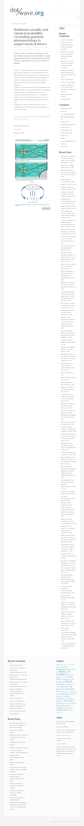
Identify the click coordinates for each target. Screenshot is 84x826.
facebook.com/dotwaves (63, 735)
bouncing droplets (20, 711)
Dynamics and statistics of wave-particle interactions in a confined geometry (68, 436)
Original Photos (65, 130)
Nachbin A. (70, 699)
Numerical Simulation (67, 124)
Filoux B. (61, 682)
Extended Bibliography (67, 117)
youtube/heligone (61, 744)
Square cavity (65, 372)
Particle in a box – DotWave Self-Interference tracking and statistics (18, 706)
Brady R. (69, 669)
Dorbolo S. (70, 677)
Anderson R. (67, 664)
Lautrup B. (62, 692)
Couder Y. (62, 674)
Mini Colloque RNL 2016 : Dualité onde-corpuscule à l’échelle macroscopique (68, 459)
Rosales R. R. (60, 705)
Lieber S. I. (67, 691)
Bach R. (72, 665)
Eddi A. (59, 679)
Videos (63, 146)
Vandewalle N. (62, 710)
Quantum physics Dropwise (18, 742)
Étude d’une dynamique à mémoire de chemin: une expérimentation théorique (68, 605)
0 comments (36, 50)
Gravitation (70, 40)
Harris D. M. (66, 686)
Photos (63, 135)
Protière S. (60, 703)
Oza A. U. (60, 701)
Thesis (63, 144)
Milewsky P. (65, 694)
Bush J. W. (65, 671)
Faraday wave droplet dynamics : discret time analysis (67, 194)
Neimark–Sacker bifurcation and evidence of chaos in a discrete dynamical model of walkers (68, 322)
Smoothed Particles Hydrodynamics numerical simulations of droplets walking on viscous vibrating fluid (68, 471)
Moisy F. (73, 694)
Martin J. (58, 694)
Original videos (65, 133)
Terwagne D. (69, 708)
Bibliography (38, 47)
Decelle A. (64, 677)
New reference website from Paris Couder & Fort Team (68, 305)
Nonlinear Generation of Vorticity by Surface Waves (68, 406)
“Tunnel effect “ (69, 79)
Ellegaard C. (66, 679)
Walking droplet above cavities (18, 747)
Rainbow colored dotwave (68, 377)
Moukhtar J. (60, 698)
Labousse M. (65, 690)
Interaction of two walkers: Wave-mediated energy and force (68, 528)
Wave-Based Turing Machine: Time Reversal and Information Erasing (68, 333)
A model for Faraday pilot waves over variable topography (68, 239)
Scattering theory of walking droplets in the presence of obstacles (67, 396)
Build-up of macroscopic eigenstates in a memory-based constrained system (68, 537)
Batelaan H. (65, 667)
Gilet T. (58, 687)
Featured (63, 122)
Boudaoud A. (61, 669)
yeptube (63, 70)
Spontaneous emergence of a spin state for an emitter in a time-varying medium (18, 725)
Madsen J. (73, 692)
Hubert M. (60, 689)
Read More (46, 208)
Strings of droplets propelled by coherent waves (67, 521)
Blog (62, 111)
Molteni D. (59, 696)
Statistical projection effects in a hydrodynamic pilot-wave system (68, 172)
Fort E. (69, 681)
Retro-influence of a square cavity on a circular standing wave (67, 365)
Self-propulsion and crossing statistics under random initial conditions (68, 213)
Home (9, 24)
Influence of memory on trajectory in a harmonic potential (68, 232)
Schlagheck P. (60, 708)
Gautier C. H (70, 684)
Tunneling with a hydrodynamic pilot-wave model (68, 201)
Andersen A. (60, 665)
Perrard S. (69, 701)
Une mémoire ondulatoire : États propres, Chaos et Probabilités (68, 563)
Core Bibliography (66, 114)
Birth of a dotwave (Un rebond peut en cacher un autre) (68, 623)
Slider (62, 138)
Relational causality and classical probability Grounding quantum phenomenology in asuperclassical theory (31, 37)
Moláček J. (66, 696)
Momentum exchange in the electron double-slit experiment (68, 285)
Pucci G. (67, 703)
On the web (64, 127)
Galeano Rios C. (61, 684)
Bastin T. (58, 667)
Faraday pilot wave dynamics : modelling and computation (68, 429)
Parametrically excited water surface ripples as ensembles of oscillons (68, 547)
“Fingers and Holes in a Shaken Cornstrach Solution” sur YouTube (68, 614)
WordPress (77, 821)
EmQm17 (67, 99)
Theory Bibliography (26, 50)
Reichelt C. (73, 703)
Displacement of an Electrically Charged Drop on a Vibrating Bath (68, 445)
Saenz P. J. (68, 705)
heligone (21, 47)
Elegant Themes (62, 821)
